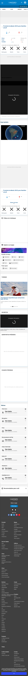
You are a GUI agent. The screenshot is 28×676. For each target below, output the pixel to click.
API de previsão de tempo (19, 666)
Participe (3, 653)
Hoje (11, 9)
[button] (21, 2)
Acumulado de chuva (18, 527)
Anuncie (15, 655)
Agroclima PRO (17, 597)
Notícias (3, 582)
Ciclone (3, 622)
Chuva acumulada (5, 577)
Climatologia (16, 555)
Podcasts (4, 560)
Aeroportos (4, 536)
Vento (15, 533)
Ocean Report (17, 603)
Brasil (3, 524)
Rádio (15, 589)
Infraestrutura (5, 602)
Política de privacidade (19, 658)
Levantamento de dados (19, 601)
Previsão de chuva (18, 545)
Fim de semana (5, 531)
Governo (3, 604)
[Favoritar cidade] (2, 27)
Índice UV (16, 552)
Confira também (5, 651)
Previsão (4, 522)
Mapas (15, 522)
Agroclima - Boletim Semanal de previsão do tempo (8, 595)
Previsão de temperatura (19, 546)
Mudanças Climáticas (6, 606)
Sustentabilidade (5, 592)
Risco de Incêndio (17, 534)
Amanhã (20, 9)
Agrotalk (3, 639)
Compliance (16, 653)
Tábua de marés (17, 554)
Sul (2, 608)
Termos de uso (17, 664)
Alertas (3, 591)
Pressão (15, 529)
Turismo (3, 627)
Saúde (3, 589)
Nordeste (3, 613)
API (14, 599)
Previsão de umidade (18, 548)
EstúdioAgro (4, 641)
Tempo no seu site (5, 655)
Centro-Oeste (4, 611)
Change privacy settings (19, 660)
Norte (3, 615)
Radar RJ (4, 571)
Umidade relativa (17, 531)
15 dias (3, 533)
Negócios (4, 597)
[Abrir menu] (2, 3)
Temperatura (16, 524)
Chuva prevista (5, 575)
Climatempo (14, 506)
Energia (3, 601)
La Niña (3, 626)
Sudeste (3, 609)
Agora (4, 9)
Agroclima (4, 585)
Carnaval (3, 631)
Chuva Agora (14, 268)
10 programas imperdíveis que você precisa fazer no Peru (12, 298)
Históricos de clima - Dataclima (6, 556)
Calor (3, 620)
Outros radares (5, 573)
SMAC (15, 596)
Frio (2, 617)
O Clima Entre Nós (5, 638)
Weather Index (17, 606)
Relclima (3, 558)
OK (14, 673)
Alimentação (4, 587)
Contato (16, 651)
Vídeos (3, 646)
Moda (3, 599)
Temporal (4, 618)
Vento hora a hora (18, 550)
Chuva (15, 525)
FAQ (15, 662)
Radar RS (4, 629)
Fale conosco (17, 657)
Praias (3, 534)
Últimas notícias (5, 583)
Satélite (5, 268)
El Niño (3, 624)
